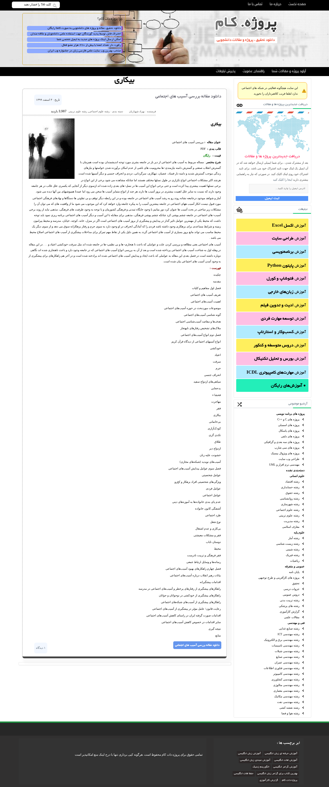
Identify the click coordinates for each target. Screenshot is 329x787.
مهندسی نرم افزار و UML (284, 464)
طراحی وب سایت (289, 458)
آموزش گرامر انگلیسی (285, 767)
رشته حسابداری (290, 487)
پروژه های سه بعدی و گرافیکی (281, 441)
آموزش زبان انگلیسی (249, 753)
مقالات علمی (291, 617)
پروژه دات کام (289, 780)
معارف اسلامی (290, 526)
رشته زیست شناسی (287, 543)
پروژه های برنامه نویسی (290, 413)
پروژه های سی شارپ (287, 447)
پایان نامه (294, 571)
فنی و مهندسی (296, 622)
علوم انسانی (297, 475)
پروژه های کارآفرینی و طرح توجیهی (278, 577)
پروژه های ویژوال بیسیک (285, 453)
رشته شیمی (292, 549)
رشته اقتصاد (292, 481)
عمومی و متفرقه (295, 566)
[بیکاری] (52, 177)
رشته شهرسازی (290, 504)
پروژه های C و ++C (288, 419)
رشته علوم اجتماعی (287, 509)
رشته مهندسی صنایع (287, 656)
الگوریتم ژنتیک (261, 767)
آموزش (289, 226)
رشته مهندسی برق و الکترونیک (281, 639)
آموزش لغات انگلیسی (285, 760)
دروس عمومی (291, 594)
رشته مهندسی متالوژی (286, 685)
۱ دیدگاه (40, 647)
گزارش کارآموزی (289, 611)
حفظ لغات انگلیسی (243, 773)
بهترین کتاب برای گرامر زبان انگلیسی (277, 773)
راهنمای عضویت (253, 71)
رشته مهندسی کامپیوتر (286, 673)
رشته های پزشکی (289, 605)
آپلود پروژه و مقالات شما (289, 71)
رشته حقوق (292, 492)
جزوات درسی (291, 588)
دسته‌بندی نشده (295, 470)
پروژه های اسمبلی (288, 425)
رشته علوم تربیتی (289, 515)
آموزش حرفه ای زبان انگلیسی (281, 753)
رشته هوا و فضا (290, 713)
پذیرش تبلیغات (225, 71)
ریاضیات (294, 560)
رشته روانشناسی (289, 498)
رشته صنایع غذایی (289, 628)
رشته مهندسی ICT (288, 634)
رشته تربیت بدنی (289, 600)
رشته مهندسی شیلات (287, 651)
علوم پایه (299, 532)
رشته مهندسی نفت (288, 701)
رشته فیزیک (292, 555)
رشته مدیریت (291, 521)
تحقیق (295, 583)
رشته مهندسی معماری (286, 690)
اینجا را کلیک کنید (282, 179)
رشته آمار (293, 538)
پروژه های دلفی (290, 436)
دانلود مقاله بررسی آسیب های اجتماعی (188, 96)
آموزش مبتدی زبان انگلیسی (255, 760)
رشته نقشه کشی (289, 707)
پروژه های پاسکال (289, 430)
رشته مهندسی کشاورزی (285, 679)
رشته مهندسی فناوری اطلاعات (281, 668)
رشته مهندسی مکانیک (286, 696)
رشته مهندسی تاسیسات (285, 645)
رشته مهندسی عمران (287, 662)
